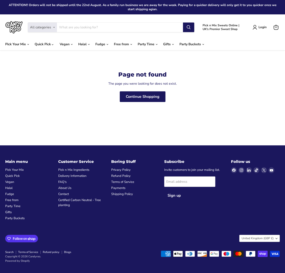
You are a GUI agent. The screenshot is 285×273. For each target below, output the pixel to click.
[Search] (188, 27)
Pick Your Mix (16, 44)
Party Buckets (190, 44)
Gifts (167, 44)
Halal (82, 44)
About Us (64, 188)
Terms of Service (122, 182)
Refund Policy (121, 176)
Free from (122, 44)
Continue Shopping (142, 96)
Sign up (174, 195)
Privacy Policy (121, 170)
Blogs (67, 252)
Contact (63, 194)
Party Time (146, 44)
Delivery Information (72, 176)
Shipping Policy (122, 194)
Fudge (100, 44)
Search (9, 252)
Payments (118, 188)
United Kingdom (258, 238)
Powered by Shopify (17, 261)
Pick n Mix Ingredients (73, 170)
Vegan (65, 44)
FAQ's (62, 182)
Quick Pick (43, 44)
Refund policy (51, 252)
